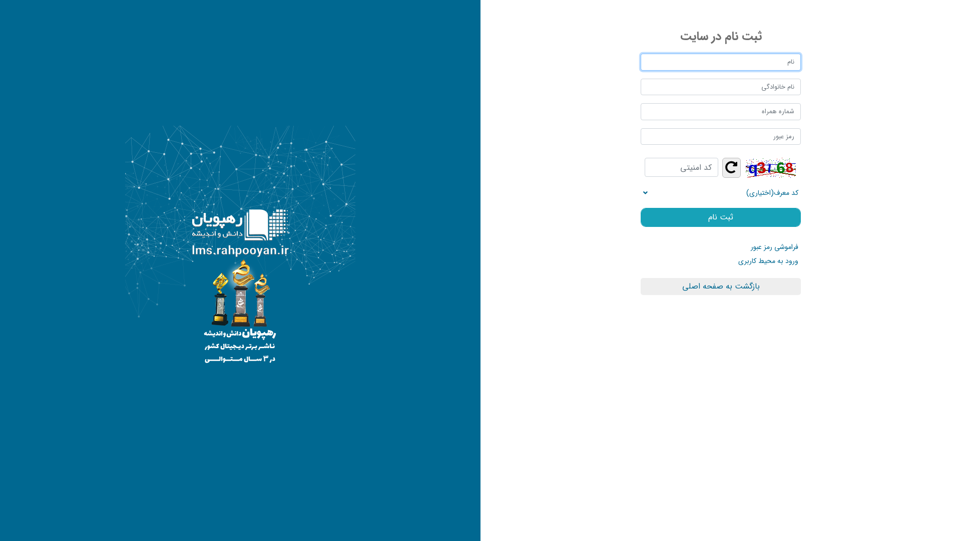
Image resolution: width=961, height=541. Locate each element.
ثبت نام (720, 217)
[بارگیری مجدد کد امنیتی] (731, 168)
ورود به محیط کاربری (768, 260)
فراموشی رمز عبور (774, 246)
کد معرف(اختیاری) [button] (772, 192)
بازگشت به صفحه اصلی (721, 286)
